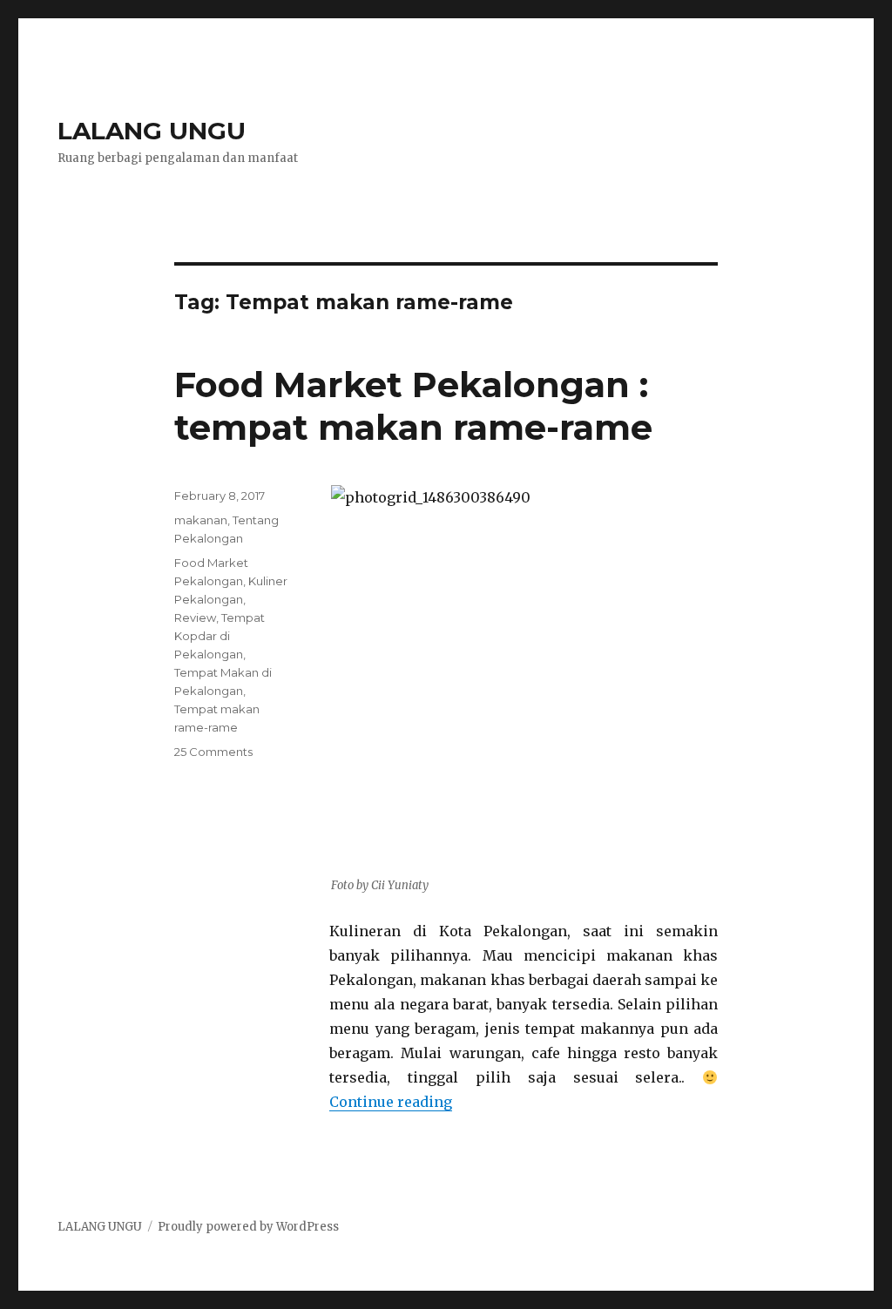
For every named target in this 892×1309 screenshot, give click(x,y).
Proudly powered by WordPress (248, 1226)
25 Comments (213, 752)
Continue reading (390, 1101)
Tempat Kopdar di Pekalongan (219, 636)
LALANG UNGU (151, 130)
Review (195, 617)
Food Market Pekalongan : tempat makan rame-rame (413, 406)
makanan (200, 520)
